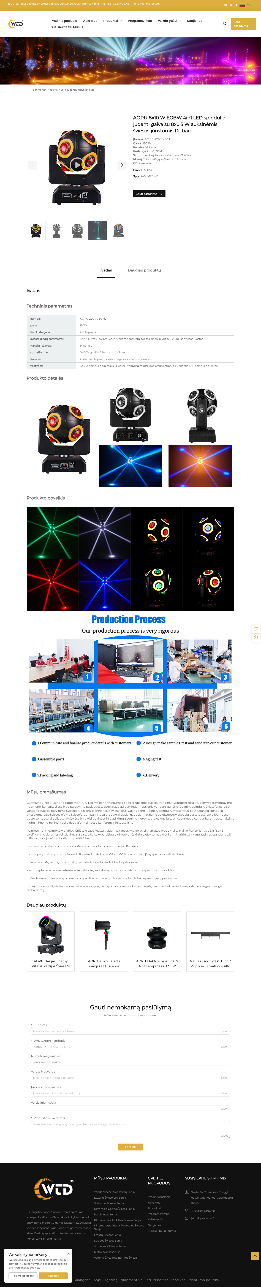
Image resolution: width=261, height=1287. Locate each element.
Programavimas (140, 21)
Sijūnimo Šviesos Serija (109, 1203)
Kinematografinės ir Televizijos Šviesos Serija (119, 1227)
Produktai (110, 21)
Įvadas (106, 270)
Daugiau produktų (144, 270)
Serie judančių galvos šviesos (77, 89)
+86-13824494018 (117, 3)
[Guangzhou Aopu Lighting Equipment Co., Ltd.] (24, 24)
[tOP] (255, 1256)
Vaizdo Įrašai (167, 21)
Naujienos (194, 21)
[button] (32, 165)
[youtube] (231, 5)
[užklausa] (256, 629)
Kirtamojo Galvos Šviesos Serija (114, 1208)
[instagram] (225, 5)
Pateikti (130, 1147)
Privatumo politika (203, 1280)
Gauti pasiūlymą (240, 24)
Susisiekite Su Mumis (67, 27)
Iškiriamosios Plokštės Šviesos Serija (117, 1220)
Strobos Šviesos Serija (108, 1240)
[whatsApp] (256, 637)
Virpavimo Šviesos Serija (110, 1246)
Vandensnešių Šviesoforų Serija (114, 1192)
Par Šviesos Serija (105, 1214)
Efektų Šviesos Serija (107, 1235)
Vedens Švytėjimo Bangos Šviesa (115, 1257)
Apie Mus (90, 21)
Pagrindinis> (38, 89)
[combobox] (40, 1047)
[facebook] (236, 5)
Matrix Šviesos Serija (107, 1252)
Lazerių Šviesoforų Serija (110, 1197)
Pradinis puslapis (64, 21)
